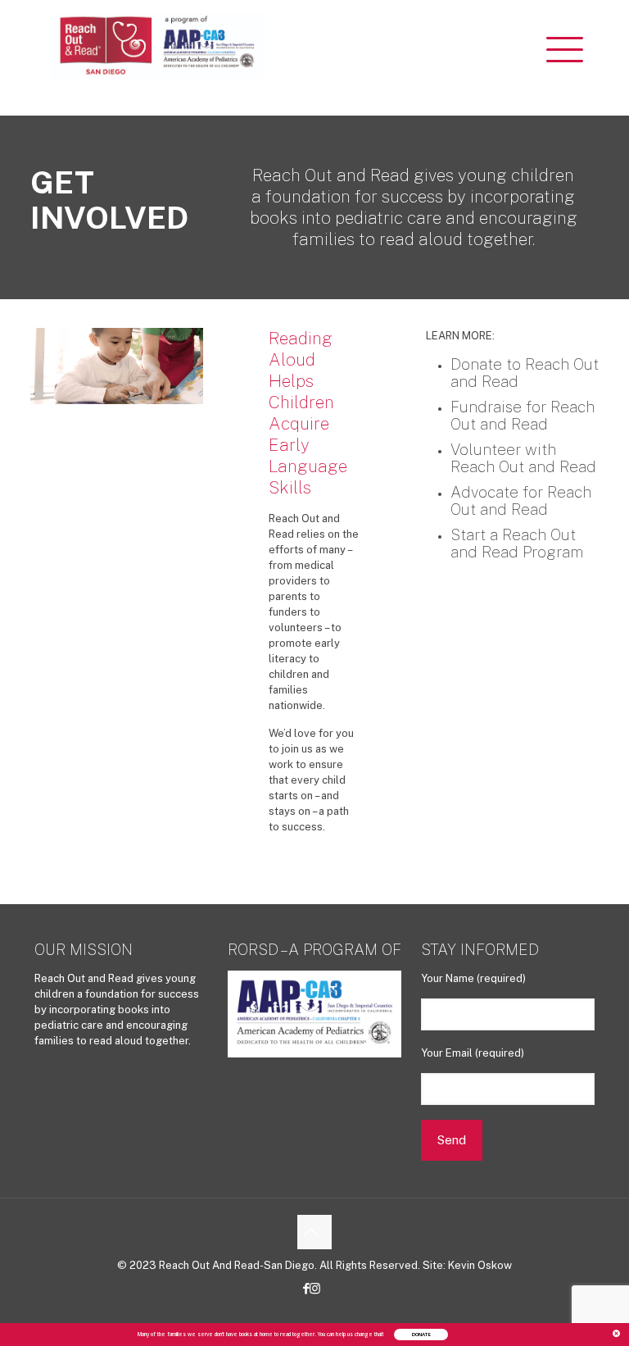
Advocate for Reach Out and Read (520, 500)
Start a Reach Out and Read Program (516, 543)
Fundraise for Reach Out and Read (522, 415)
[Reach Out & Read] (157, 45)
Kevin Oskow (480, 1265)
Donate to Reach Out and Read (524, 372)
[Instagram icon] (319, 1288)
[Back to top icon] (314, 1232)
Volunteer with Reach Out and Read (523, 457)
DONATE (421, 1334)
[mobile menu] (568, 45)
